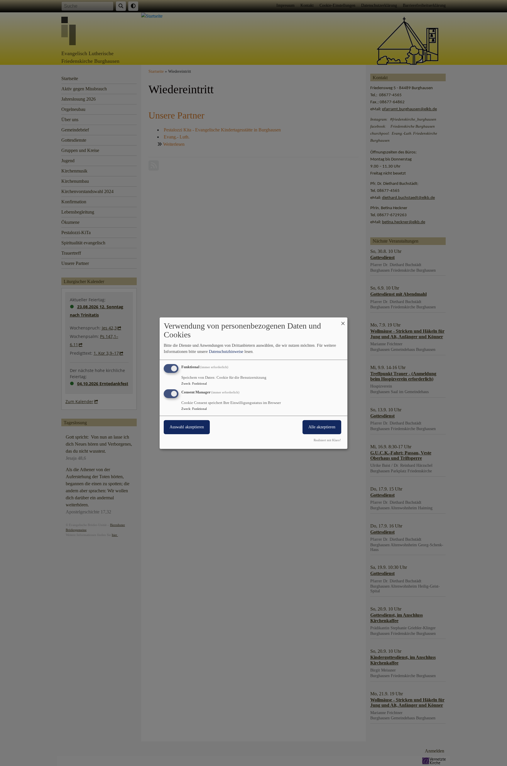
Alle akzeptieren (321, 427)
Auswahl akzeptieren (187, 427)
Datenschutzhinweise (226, 351)
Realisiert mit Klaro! (327, 440)
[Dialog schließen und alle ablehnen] (343, 320)
